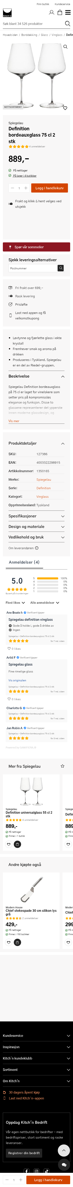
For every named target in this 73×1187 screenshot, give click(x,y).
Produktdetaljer (22, 443)
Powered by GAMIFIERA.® (21, 747)
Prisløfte (21, 304)
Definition (43, 488)
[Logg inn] (51, 13)
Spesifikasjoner (22, 516)
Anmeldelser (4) (24, 562)
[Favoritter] (8, 844)
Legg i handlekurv (49, 188)
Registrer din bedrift (24, 1153)
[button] (22, 176)
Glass (44, 34)
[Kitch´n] (7, 12)
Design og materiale (26, 526)
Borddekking (29, 34)
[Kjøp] (17, 844)
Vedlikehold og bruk (26, 537)
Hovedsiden (10, 34)
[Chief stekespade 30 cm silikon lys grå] (31, 889)
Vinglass (57, 34)
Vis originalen (17, 680)
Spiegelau (16, 123)
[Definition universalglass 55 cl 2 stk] (31, 791)
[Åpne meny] (67, 13)
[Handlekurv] (59, 13)
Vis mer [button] (14, 421)
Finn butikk (43, 4)
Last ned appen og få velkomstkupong (30, 315)
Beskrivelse (19, 376)
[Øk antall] (26, 188)
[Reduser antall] (12, 188)
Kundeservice (62, 4)
